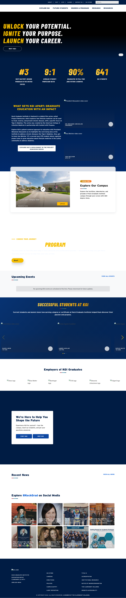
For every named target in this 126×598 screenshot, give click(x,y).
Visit (56, 2)
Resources (108, 8)
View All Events (108, 276)
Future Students (60, 8)
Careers (49, 576)
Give (62, 2)
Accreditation (87, 576)
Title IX (84, 573)
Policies (49, 583)
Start (16, 260)
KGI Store (89, 2)
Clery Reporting (52, 590)
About (50, 2)
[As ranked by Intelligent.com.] (27, 84)
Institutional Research (90, 580)
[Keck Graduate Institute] (24, 8)
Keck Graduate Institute (20, 575)
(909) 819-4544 (16, 582)
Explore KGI (44, 8)
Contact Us (78, 2)
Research (96, 8)
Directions (50, 580)
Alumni (69, 2)
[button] (122, 337)
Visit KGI (23, 436)
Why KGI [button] (12, 49)
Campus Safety (52, 586)
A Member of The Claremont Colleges (76, 595)
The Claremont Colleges (90, 586)
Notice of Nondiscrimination (92, 583)
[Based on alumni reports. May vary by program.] (57, 82)
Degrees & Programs (80, 8)
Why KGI (41, 436)
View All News (108, 474)
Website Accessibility (89, 590)
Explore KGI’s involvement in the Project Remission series (37, 148)
